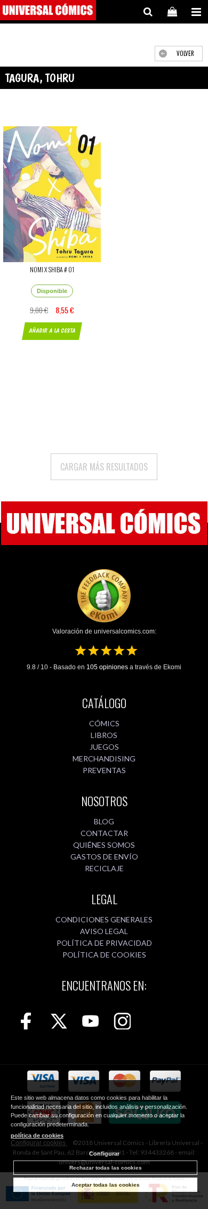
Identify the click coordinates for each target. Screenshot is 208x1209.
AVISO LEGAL (104, 931)
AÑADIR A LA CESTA (52, 330)
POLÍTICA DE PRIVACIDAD (104, 942)
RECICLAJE (104, 868)
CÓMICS (104, 723)
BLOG (104, 821)
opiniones (107, 667)
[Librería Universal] (48, 11)
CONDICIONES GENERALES (104, 919)
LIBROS (104, 735)
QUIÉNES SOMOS (104, 844)
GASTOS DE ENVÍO (104, 856)
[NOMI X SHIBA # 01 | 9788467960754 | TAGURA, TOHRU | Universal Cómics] (52, 194)
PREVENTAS (104, 770)
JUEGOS (104, 746)
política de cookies (37, 1135)
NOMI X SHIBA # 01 (52, 269)
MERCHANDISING (104, 758)
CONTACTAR (104, 833)
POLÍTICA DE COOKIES (104, 954)
